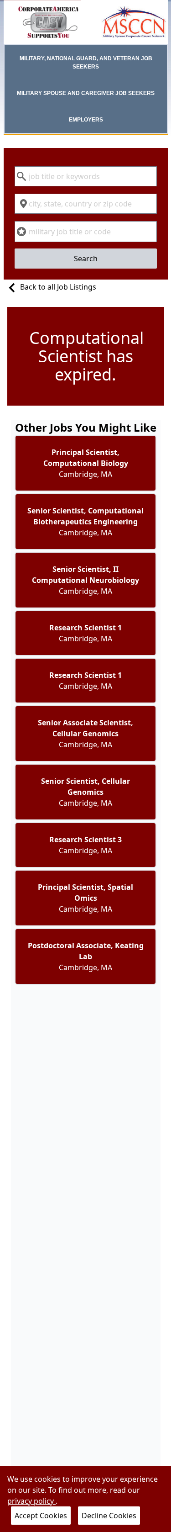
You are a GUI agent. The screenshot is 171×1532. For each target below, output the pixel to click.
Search (86, 259)
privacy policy (31, 1501)
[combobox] (86, 176)
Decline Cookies (109, 1516)
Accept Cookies (41, 1516)
